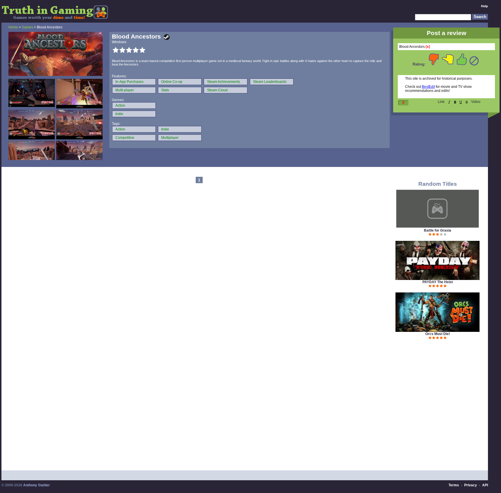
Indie (119, 114)
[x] (428, 47)
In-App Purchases (129, 82)
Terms (454, 485)
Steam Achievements (223, 82)
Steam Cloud (217, 90)
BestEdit (428, 87)
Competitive (124, 138)
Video (475, 102)
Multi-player (124, 90)
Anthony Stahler (36, 485)
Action (120, 105)
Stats (165, 90)
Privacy (470, 485)
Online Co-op (171, 82)
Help (484, 6)
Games (27, 27)
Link (441, 102)
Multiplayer (170, 138)
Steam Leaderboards (269, 82)
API (485, 485)
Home (13, 27)
